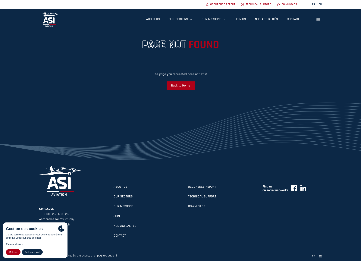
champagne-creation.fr (104, 255)
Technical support (202, 196)
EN (320, 4)
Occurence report (202, 187)
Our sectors (123, 196)
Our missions (123, 206)
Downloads (196, 206)
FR (313, 4)
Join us (240, 19)
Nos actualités (266, 19)
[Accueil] (49, 19)
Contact (293, 19)
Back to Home (180, 85)
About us (153, 19)
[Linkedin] (303, 188)
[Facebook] (294, 188)
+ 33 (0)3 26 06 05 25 (54, 214)
